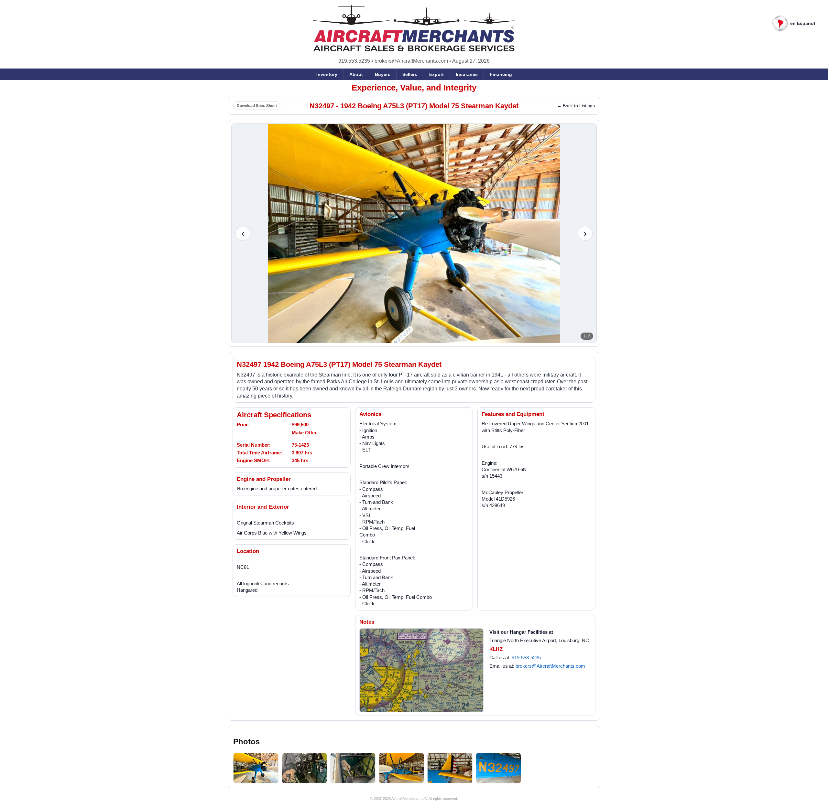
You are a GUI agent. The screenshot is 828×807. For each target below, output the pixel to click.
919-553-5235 (526, 657)
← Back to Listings (576, 105)
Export (436, 74)
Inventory (326, 74)
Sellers (409, 74)
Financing (501, 74)
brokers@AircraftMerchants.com (411, 61)
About (356, 74)
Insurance (467, 74)
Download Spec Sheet (257, 105)
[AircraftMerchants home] (414, 28)
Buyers (382, 74)
